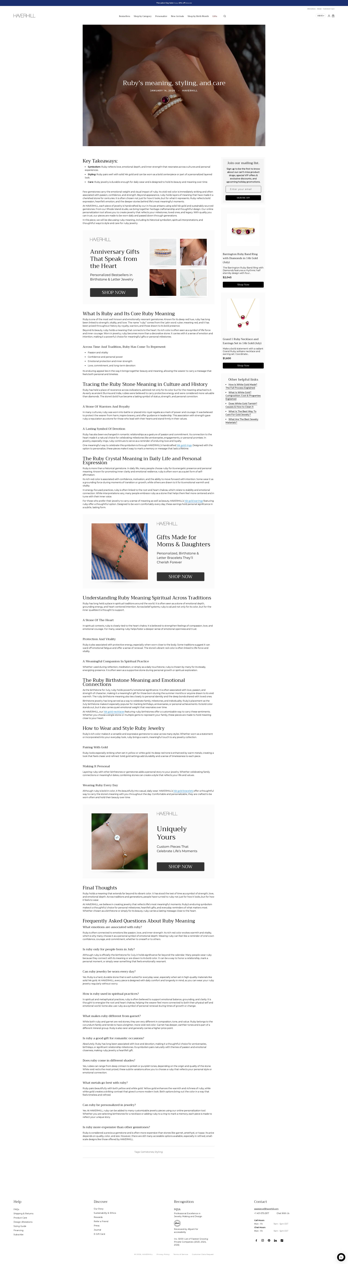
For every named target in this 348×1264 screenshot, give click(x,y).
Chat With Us (283, 1213)
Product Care (20, 1218)
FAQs (16, 1209)
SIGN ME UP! (243, 198)
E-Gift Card (99, 1234)
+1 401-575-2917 (261, 1213)
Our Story (99, 1209)
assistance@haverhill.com (266, 1209)
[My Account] (329, 16)
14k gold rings (184, 445)
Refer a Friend (101, 1221)
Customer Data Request (203, 1254)
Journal (97, 1230)
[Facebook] (256, 1240)
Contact (260, 1202)
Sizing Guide (20, 1226)
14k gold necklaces (114, 711)
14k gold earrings (193, 501)
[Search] (224, 16)
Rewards (98, 1217)
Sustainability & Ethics (105, 1213)
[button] (341, 1257)
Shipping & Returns (23, 1213)
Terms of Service (180, 1254)
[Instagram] (263, 1240)
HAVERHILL (147, 1254)
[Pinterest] (269, 1240)
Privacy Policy (163, 1254)
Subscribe (19, 1234)
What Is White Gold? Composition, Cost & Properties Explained (243, 395)
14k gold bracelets (183, 791)
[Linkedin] (275, 1240)
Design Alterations (23, 1222)
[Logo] (24, 17)
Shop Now (243, 284)
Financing (19, 1230)
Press (97, 1225)
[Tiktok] (282, 1240)
